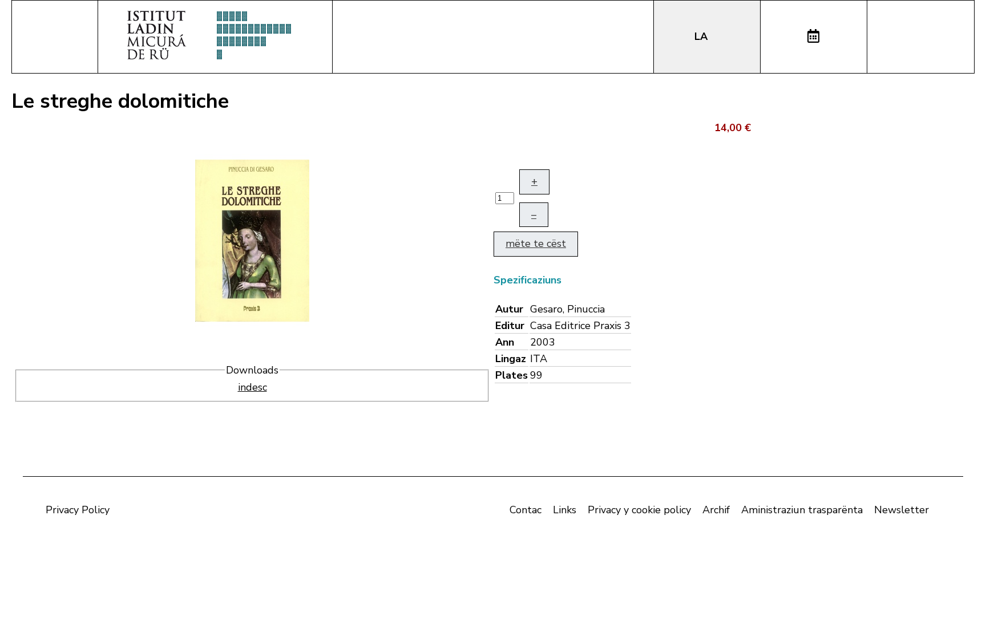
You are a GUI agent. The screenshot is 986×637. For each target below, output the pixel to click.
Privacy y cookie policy (639, 510)
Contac (526, 510)
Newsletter (901, 510)
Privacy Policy (78, 510)
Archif (716, 510)
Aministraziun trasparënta (802, 510)
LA (702, 36)
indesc (252, 387)
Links (564, 510)
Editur (509, 325)
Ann (504, 342)
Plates (511, 375)
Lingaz (510, 359)
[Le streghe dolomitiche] (252, 239)
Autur (509, 309)
